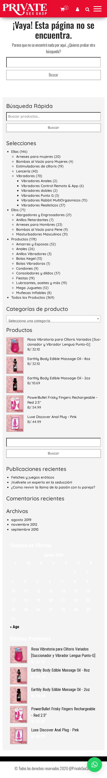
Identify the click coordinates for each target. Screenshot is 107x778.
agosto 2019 (21, 520)
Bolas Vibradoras (30, 263)
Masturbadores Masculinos (38, 234)
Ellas (15, 151)
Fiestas (22, 278)
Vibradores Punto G (37, 195)
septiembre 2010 (24, 529)
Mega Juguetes (29, 288)
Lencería (23, 171)
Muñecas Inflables (31, 293)
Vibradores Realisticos (39, 205)
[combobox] (53, 318)
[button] (94, 764)
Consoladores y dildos (34, 273)
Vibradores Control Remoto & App (49, 186)
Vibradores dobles (36, 190)
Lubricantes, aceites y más (38, 283)
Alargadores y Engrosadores (40, 215)
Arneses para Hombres (35, 224)
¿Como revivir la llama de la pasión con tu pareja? (53, 487)
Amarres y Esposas (32, 244)
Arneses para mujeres (34, 156)
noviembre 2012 (24, 524)
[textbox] (53, 321)
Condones (24, 268)
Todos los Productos (28, 297)
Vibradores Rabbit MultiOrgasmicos (51, 200)
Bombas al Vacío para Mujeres (42, 161)
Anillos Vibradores (31, 254)
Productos (19, 239)
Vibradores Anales (36, 181)
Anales (21, 249)
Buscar (53, 127)
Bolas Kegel (26, 258)
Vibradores (25, 176)
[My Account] (77, 9)
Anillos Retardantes (32, 220)
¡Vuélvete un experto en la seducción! (41, 482)
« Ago (14, 626)
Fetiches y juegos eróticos (32, 477)
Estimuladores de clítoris (36, 166)
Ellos (15, 210)
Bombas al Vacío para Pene (39, 229)
